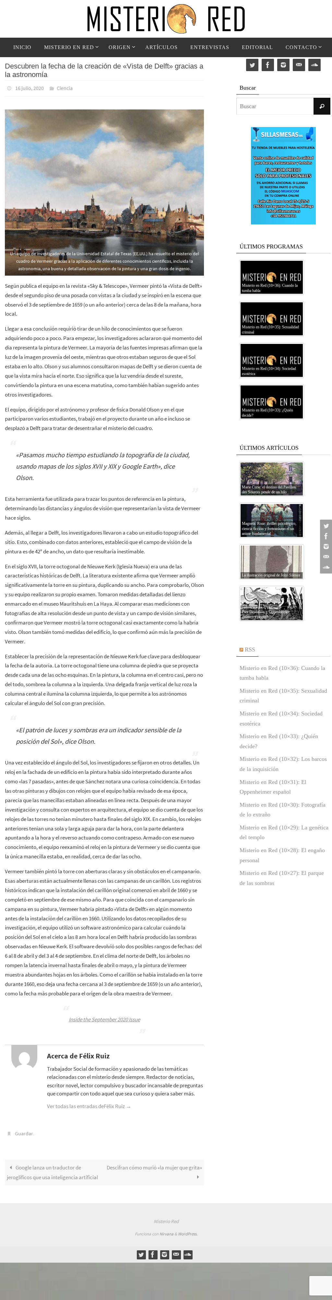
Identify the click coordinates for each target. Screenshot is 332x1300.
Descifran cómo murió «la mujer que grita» (154, 1163)
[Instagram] (325, 546)
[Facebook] (325, 536)
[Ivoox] (325, 567)
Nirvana (166, 1230)
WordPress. (187, 1230)
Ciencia (65, 87)
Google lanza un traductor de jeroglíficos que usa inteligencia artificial (52, 1168)
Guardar (24, 1131)
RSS (250, 649)
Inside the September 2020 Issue (104, 1017)
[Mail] (325, 557)
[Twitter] (325, 526)
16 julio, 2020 (29, 87)
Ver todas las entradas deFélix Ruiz (89, 1104)
